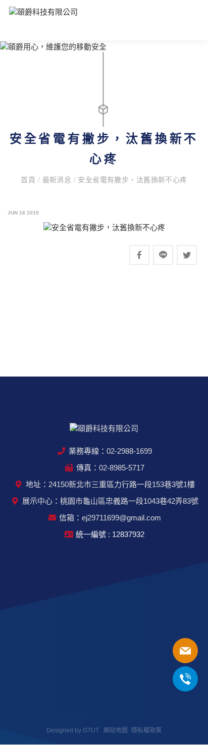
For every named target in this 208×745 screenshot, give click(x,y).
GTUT (91, 730)
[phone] (185, 650)
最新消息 (58, 180)
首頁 (29, 180)
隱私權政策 (146, 730)
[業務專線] (185, 678)
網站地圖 (115, 730)
